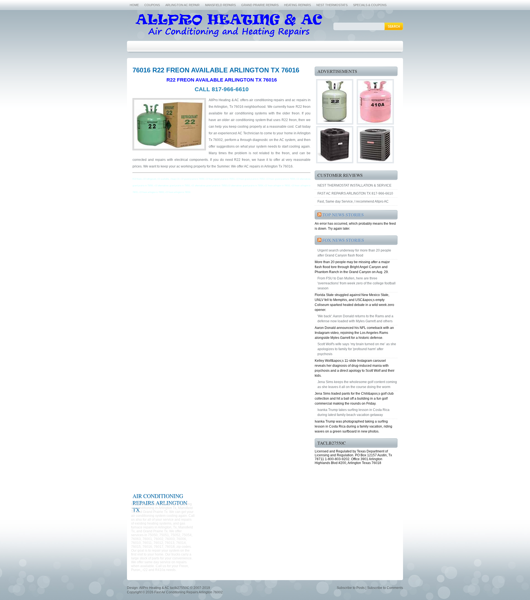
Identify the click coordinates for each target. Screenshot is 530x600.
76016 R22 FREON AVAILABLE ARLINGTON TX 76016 (215, 70)
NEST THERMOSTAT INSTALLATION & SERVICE (354, 185)
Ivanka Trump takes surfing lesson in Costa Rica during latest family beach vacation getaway (353, 412)
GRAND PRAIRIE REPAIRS (260, 5)
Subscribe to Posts (351, 588)
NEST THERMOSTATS (332, 5)
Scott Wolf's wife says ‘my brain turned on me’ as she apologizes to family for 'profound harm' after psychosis (356, 349)
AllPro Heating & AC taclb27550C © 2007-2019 (174, 588)
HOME (134, 5)
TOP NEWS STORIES (343, 215)
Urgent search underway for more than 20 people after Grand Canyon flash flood (354, 252)
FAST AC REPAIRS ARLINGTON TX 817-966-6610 (355, 193)
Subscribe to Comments (385, 588)
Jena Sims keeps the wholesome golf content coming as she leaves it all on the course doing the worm (357, 384)
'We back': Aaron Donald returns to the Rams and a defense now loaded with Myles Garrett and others (355, 318)
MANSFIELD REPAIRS (220, 5)
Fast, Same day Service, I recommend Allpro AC (353, 201)
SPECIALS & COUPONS (369, 5)
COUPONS (152, 5)
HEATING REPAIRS (297, 5)
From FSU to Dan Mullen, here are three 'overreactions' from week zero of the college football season (356, 283)
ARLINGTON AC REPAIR (182, 5)
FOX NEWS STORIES (343, 240)
